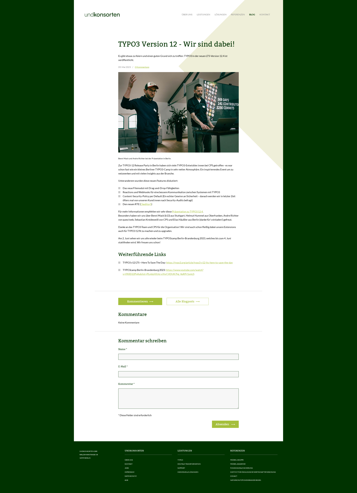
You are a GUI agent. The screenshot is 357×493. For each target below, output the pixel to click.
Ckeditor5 (146, 204)
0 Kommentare (142, 67)
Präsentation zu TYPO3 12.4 (187, 211)
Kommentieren (137, 301)
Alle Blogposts (185, 301)
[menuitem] (187, 14)
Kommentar (126, 384)
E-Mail (123, 366)
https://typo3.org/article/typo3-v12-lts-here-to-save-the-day (199, 262)
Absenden (223, 424)
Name (122, 349)
